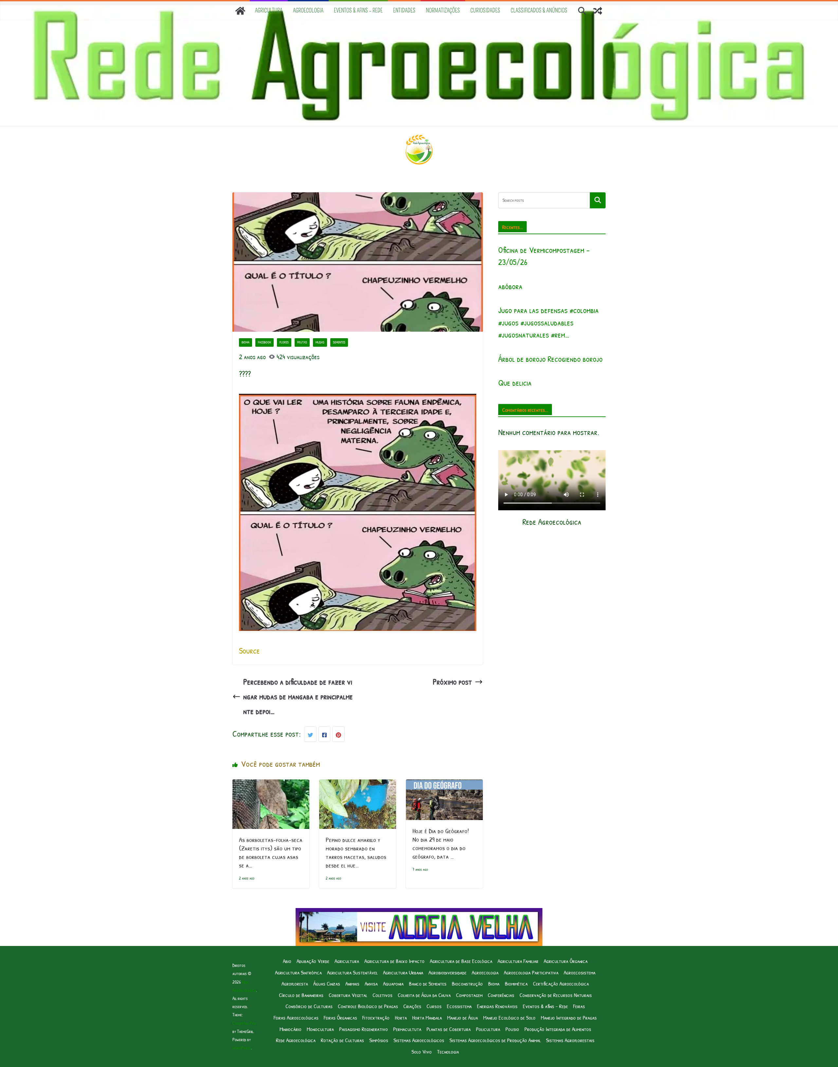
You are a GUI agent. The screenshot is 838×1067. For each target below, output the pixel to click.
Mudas (320, 342)
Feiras (579, 1006)
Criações (412, 1006)
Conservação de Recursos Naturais (555, 995)
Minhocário (290, 1029)
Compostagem (469, 995)
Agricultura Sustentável (352, 972)
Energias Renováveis (497, 1006)
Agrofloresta (295, 983)
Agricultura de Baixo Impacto (394, 961)
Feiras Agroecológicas (296, 1017)
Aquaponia (393, 983)
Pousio (512, 1029)
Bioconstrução (467, 983)
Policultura (488, 1029)
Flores (284, 342)
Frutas (302, 342)
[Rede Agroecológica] (240, 11)
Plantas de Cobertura (449, 1029)
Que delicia (515, 382)
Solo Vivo (421, 1051)
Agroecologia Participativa (531, 972)
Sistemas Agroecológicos (418, 1040)
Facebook (264, 342)
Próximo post (452, 681)
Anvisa (371, 983)
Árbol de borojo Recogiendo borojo (550, 358)
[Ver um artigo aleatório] (598, 11)
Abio (287, 961)
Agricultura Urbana (403, 972)
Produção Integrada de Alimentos (557, 1029)
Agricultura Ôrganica (566, 961)
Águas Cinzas (326, 983)
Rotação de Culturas (342, 1040)
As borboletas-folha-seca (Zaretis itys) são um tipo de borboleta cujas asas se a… (270, 852)
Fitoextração (376, 1017)
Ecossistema (459, 1006)
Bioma (245, 342)
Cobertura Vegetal (348, 995)
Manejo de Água (462, 1017)
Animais (352, 983)
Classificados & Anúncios (539, 10)
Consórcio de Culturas (309, 1006)
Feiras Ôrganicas (340, 1017)
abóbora (510, 286)
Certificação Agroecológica (561, 983)
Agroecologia (308, 10)
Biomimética (516, 983)
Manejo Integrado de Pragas (569, 1017)
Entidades (404, 10)
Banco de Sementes (427, 983)
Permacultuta (407, 1029)
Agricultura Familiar (518, 961)
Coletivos (382, 995)
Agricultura (268, 10)
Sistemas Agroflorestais (570, 1040)
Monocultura (320, 1029)
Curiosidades (485, 10)
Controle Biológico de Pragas (368, 1006)
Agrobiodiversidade (447, 972)
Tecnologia (448, 1051)
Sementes (339, 342)
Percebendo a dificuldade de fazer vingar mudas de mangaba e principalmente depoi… (298, 696)
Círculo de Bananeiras (301, 995)
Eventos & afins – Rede (358, 10)
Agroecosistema (579, 972)
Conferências (501, 995)
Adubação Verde (313, 961)
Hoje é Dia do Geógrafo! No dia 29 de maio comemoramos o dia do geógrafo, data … (440, 843)
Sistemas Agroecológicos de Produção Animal (495, 1040)
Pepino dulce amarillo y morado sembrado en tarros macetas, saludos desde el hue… (356, 852)
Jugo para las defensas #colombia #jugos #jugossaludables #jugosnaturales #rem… (548, 322)
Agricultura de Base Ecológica (461, 961)
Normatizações (443, 10)
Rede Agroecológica (296, 1040)
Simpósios (378, 1040)
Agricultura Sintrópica (298, 972)
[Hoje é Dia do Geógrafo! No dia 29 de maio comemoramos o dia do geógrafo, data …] (444, 786)
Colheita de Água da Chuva (424, 995)
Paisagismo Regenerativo (363, 1029)
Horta (401, 1017)
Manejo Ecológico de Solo (509, 1017)
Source (249, 650)
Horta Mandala (427, 1017)
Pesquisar (598, 200)
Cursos (434, 1006)
